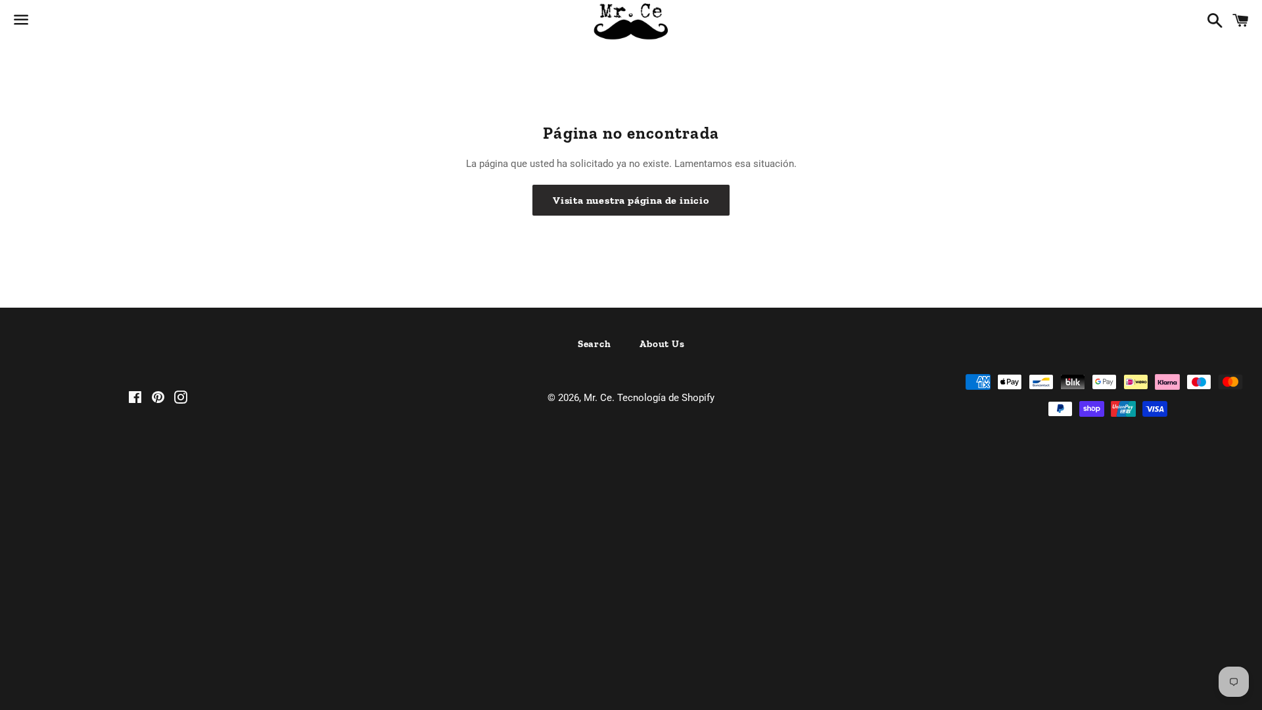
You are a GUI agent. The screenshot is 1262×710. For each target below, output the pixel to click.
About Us (662, 344)
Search (594, 344)
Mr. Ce (598, 398)
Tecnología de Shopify (665, 398)
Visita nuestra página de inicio (631, 200)
